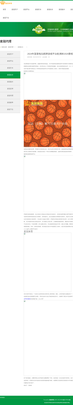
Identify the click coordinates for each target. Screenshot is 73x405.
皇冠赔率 (10, 102)
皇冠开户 (15, 9)
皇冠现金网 (58, 402)
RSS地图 (62, 399)
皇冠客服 (63, 402)
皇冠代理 (10, 47)
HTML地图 (68, 399)
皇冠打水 (38, 9)
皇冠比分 (50, 9)
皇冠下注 (6, 18)
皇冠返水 (62, 9)
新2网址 (68, 402)
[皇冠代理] (6, 3)
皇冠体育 (53, 402)
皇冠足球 (10, 88)
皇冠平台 (26, 9)
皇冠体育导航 (47, 402)
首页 (4, 9)
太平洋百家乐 (27, 299)
